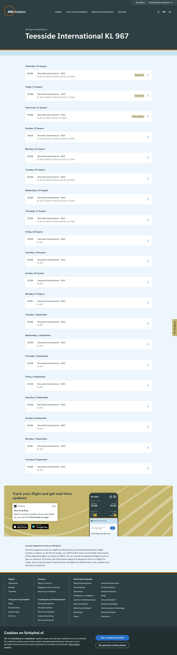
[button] (174, 327)
